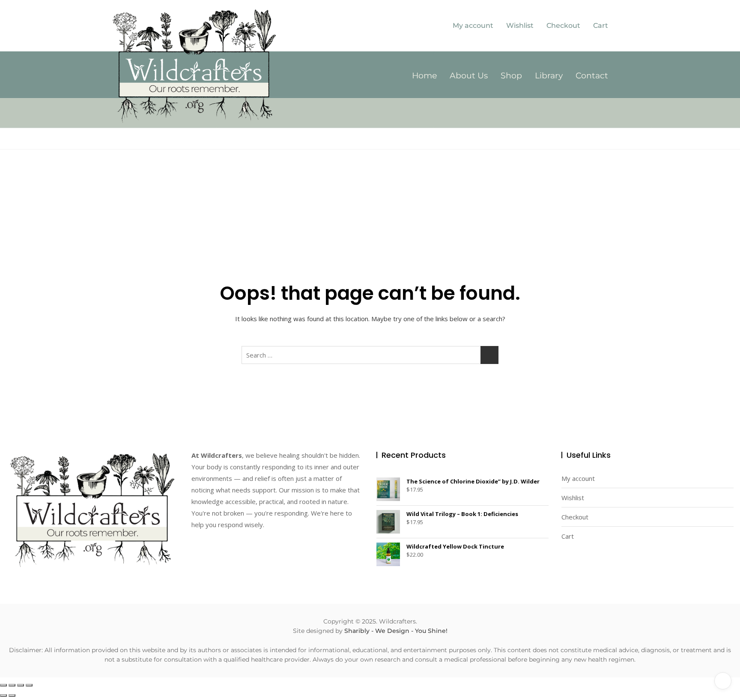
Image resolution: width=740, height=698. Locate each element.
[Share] (20, 685)
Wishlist (520, 25)
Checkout (563, 25)
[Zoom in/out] (3, 685)
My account (473, 25)
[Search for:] (370, 355)
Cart (600, 25)
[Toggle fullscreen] (12, 685)
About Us (469, 76)
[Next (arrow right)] (12, 695)
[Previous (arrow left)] (3, 695)
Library (549, 76)
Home (424, 76)
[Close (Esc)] (29, 685)
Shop (511, 76)
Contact (592, 76)
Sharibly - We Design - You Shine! (396, 631)
